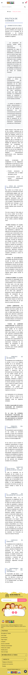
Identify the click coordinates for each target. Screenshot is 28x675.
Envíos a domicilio (5, 643)
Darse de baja (4, 651)
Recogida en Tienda (6, 633)
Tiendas (4, 666)
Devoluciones (4, 637)
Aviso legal (3, 635)
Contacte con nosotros (7, 664)
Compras (3, 641)
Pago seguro (4, 639)
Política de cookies (5, 647)
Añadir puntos (4, 649)
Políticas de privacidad (6, 645)
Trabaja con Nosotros (7, 662)
